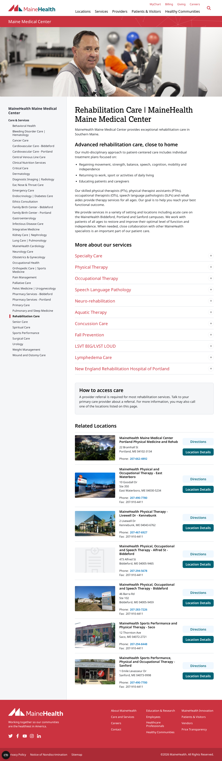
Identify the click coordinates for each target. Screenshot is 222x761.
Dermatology (21, 174)
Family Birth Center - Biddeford (32, 207)
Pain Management (24, 277)
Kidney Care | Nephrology (29, 235)
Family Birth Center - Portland (31, 213)
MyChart (155, 4)
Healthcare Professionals (155, 724)
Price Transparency (194, 729)
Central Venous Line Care (28, 157)
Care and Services (122, 717)
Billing (169, 4)
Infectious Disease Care (27, 224)
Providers (119, 11)
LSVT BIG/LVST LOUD (95, 346)
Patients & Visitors (146, 11)
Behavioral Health (24, 126)
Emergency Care (23, 190)
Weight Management (26, 349)
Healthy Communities (182, 11)
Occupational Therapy (96, 278)
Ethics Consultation (25, 201)
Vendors (187, 723)
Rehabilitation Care (26, 316)
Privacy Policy (17, 754)
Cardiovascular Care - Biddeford (33, 146)
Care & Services (18, 120)
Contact (116, 729)
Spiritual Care (21, 327)
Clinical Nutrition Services (29, 163)
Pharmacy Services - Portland (31, 299)
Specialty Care (88, 256)
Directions (202, 441)
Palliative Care (21, 283)
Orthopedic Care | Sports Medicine (29, 270)
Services (101, 11)
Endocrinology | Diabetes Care (32, 196)
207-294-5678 (138, 571)
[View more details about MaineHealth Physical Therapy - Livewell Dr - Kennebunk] (95, 523)
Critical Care (20, 168)
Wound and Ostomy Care (29, 355)
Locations (83, 11)
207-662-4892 (138, 459)
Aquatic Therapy (91, 312)
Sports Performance (25, 333)
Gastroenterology (24, 218)
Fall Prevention (89, 335)
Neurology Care (22, 251)
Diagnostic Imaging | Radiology (33, 179)
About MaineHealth (123, 711)
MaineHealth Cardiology (28, 246)
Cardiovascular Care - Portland (32, 151)
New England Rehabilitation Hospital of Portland (122, 368)
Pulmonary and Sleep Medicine (32, 311)
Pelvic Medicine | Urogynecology (34, 288)
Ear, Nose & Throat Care (28, 185)
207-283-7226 (138, 609)
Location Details (200, 452)
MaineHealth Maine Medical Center (32, 110)
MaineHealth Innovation (197, 711)
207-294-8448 (138, 644)
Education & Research (160, 711)
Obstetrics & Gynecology (28, 257)
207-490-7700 (138, 682)
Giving (181, 4)
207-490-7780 (138, 498)
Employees (153, 717)
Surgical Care (21, 338)
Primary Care (21, 305)
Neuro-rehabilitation (95, 301)
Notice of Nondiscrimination (48, 754)
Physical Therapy (91, 267)
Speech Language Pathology (103, 289)
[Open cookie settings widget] (6, 755)
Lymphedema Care (93, 357)
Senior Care (20, 322)
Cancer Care (20, 140)
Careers (195, 4)
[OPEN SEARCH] (209, 8)
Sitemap (76, 754)
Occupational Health (25, 263)
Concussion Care (91, 323)
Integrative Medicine (26, 229)
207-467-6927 (138, 532)
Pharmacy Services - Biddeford (32, 294)
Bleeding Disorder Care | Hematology (28, 133)
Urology (17, 344)
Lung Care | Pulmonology (29, 240)
